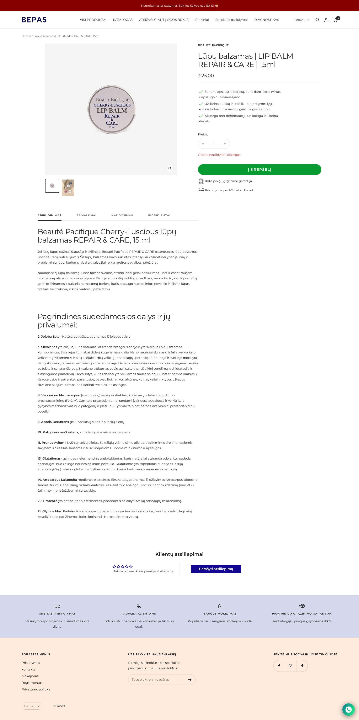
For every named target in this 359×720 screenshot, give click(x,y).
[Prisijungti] (326, 20)
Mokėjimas (30, 676)
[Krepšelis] (335, 20)
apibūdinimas (49, 215)
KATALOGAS (123, 20)
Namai (26, 36)
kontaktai (29, 669)
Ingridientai (159, 215)
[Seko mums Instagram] (290, 666)
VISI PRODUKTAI (93, 20)
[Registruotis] (190, 679)
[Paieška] (317, 20)
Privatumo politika (36, 689)
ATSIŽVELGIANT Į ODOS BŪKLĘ (164, 20)
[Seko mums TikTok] (302, 666)
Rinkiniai (202, 20)
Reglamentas (32, 683)
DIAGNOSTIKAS (266, 20)
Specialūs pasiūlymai (231, 20)
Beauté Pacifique (213, 45)
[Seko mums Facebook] (279, 666)
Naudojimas (122, 215)
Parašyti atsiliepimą (216, 569)
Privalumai (86, 215)
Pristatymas (31, 663)
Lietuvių (299, 20)
